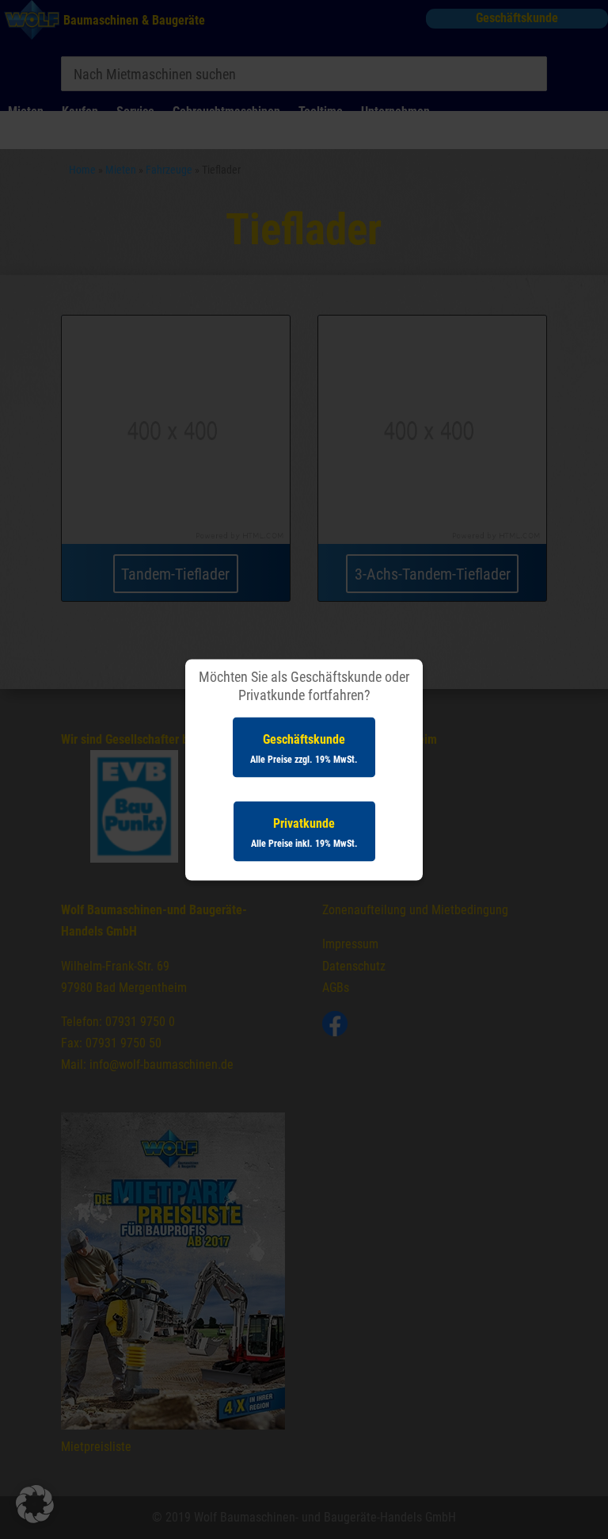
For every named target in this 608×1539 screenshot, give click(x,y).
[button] (35, 1504)
